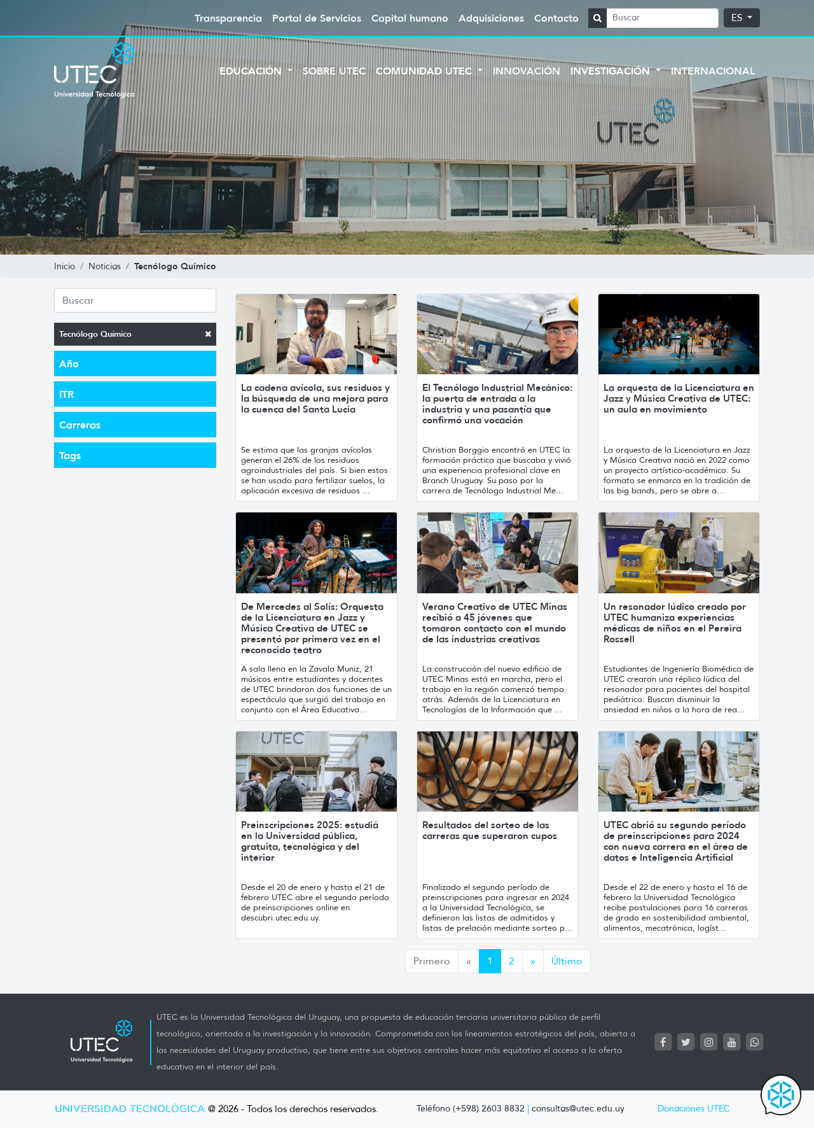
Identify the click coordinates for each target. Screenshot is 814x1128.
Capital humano (409, 17)
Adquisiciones (491, 17)
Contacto (556, 17)
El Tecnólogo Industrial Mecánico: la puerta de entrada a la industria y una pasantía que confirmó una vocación (497, 403)
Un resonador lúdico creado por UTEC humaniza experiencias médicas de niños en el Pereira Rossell (675, 622)
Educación (252, 70)
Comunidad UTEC (425, 70)
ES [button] (738, 18)
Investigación (611, 70)
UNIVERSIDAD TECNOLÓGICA (130, 1109)
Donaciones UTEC (694, 1108)
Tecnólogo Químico (95, 333)
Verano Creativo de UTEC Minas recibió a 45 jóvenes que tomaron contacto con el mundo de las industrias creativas (494, 622)
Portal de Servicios (316, 17)
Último (567, 961)
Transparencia (228, 17)
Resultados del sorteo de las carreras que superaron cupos (489, 830)
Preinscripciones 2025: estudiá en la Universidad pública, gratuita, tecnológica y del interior (309, 841)
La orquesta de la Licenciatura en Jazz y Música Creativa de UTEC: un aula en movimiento (679, 398)
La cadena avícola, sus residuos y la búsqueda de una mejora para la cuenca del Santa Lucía (315, 398)
